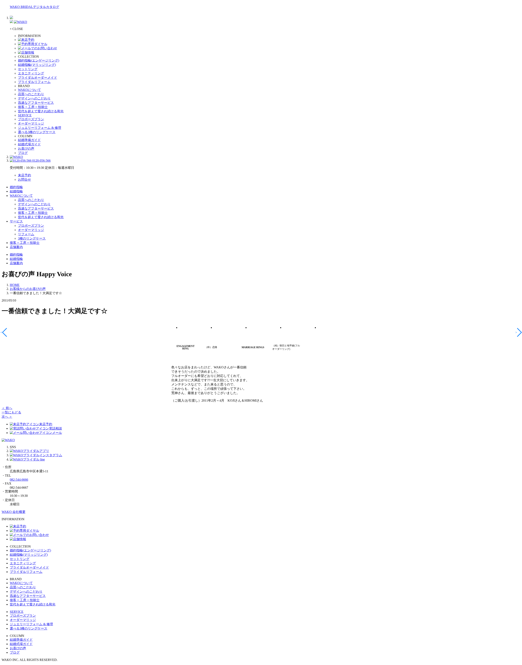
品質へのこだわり (31, 94)
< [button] (1, 332)
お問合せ (24, 179)
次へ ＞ (7, 416)
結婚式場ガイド (29, 144)
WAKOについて (29, 90)
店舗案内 (16, 247)
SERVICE (25, 115)
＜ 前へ (7, 408)
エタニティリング (31, 73)
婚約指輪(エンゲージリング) (38, 60)
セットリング (28, 69)
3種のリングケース (32, 238)
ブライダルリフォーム (34, 82)
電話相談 (55, 428)
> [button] (516, 332)
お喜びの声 (26, 148)
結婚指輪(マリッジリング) (37, 64)
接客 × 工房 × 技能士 (33, 107)
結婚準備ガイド (29, 140)
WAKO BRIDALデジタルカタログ (34, 7)
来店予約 (24, 175)
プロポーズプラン (31, 119)
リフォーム (26, 234)
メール (57, 432)
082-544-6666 (19, 479)
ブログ (23, 153)
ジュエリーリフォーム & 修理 (39, 127)
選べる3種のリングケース (36, 132)
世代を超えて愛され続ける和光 (41, 111)
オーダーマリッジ (31, 123)
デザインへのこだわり (34, 98)
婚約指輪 (16, 187)
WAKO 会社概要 (13, 512)
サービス (16, 221)
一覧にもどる (11, 412)
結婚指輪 (16, 191)
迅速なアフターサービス (36, 102)
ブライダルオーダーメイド (37, 77)
